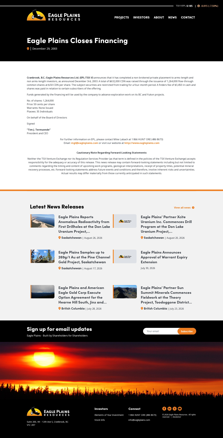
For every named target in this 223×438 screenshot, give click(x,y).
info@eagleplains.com (139, 419)
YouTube (180, 409)
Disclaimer (177, 417)
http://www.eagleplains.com (141, 143)
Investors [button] (141, 17)
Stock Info (100, 419)
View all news (182, 207)
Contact (188, 17)
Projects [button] (121, 17)
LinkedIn (169, 409)
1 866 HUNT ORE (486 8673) (142, 414)
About (159, 17)
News (172, 17)
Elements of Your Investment (109, 414)
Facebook (164, 409)
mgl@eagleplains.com (84, 143)
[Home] (53, 15)
